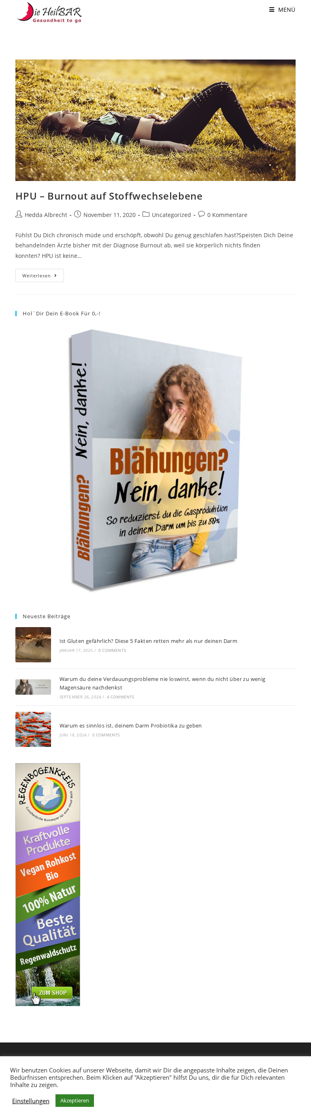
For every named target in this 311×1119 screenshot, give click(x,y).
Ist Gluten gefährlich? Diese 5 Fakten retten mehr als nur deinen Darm (149, 641)
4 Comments (120, 697)
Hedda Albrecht (46, 215)
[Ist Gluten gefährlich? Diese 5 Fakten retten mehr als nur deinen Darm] (33, 644)
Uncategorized (171, 215)
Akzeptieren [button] (74, 1100)
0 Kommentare (227, 215)
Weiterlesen (43, 277)
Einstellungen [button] (30, 1100)
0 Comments (112, 650)
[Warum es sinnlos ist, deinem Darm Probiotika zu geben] (33, 729)
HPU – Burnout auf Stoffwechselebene (108, 195)
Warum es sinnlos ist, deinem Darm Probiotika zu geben (131, 725)
